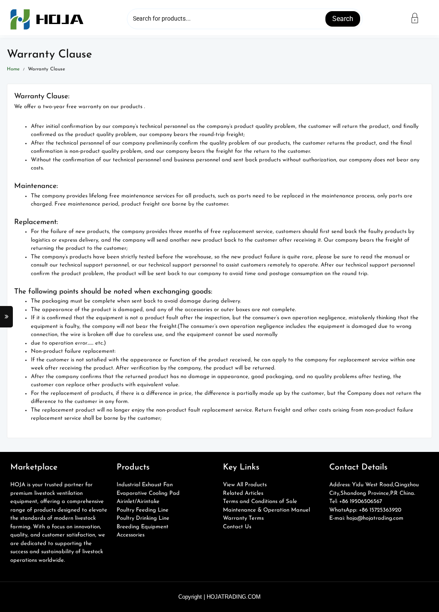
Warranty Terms (243, 518)
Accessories (130, 535)
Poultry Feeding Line (142, 510)
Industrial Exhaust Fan (145, 485)
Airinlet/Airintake (138, 501)
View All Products (245, 485)
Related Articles (243, 493)
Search (342, 19)
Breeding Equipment (142, 527)
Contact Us (237, 527)
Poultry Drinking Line (143, 518)
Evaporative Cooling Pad (148, 493)
